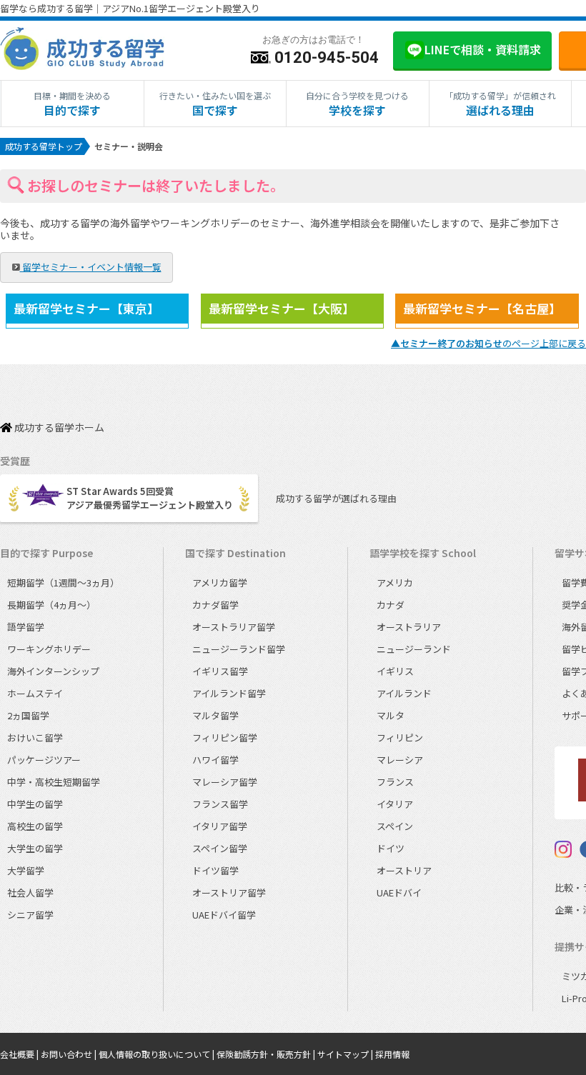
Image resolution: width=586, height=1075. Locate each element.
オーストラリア (409, 627)
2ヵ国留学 (28, 715)
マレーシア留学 (224, 782)
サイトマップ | (346, 1054)
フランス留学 (220, 804)
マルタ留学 (215, 715)
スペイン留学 (219, 848)
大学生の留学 (35, 848)
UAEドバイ (399, 892)
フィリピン (400, 737)
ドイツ (390, 848)
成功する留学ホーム (58, 427)
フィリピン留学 (224, 737)
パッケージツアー (44, 759)
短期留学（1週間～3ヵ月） (63, 582)
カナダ (390, 604)
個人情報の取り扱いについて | (158, 1054)
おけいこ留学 (35, 737)
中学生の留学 (35, 804)
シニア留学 (30, 914)
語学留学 (25, 627)
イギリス (395, 671)
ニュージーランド (414, 649)
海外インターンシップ (53, 671)
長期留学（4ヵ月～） (51, 604)
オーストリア (404, 870)
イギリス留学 (220, 671)
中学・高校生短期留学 (53, 782)
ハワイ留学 (215, 759)
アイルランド (404, 693)
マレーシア (400, 759)
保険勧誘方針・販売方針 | (267, 1054)
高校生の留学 (35, 826)
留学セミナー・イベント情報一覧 (91, 267)
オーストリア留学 (229, 892)
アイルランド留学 (229, 693)
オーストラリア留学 (233, 627)
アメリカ (395, 582)
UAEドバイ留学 (224, 914)
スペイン (395, 826)
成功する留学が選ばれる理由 (336, 498)
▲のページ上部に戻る (488, 343)
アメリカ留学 (219, 582)
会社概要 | (20, 1054)
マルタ (390, 715)
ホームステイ (35, 693)
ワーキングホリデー (49, 649)
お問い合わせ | (70, 1054)
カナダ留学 (215, 604)
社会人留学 (30, 892)
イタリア (395, 804)
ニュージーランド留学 (238, 649)
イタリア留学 (219, 826)
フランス (395, 782)
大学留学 (25, 870)
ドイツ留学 (215, 870)
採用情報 (392, 1054)
